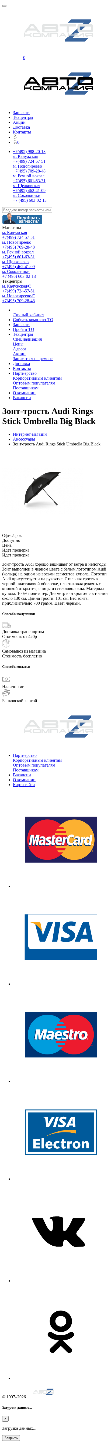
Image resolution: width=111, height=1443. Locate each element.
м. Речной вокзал (28, 176)
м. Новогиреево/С (18, 296)
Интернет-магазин (30, 434)
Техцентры (23, 117)
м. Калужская (25, 156)
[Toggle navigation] (4, 6)
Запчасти (21, 112)
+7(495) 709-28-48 (29, 171)
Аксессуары (24, 439)
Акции (19, 122)
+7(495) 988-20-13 (29, 151)
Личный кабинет (28, 314)
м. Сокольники (26, 195)
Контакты (22, 132)
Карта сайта (24, 784)
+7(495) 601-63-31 (29, 180)
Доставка (21, 127)
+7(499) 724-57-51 (29, 161)
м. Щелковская (26, 185)
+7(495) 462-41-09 (29, 190)
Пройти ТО (23, 329)
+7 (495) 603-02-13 (30, 200)
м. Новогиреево (27, 166)
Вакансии (22, 397)
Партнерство (25, 373)
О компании (24, 392)
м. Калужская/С (16, 286)
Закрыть (11, 1438)
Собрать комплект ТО (33, 319)
